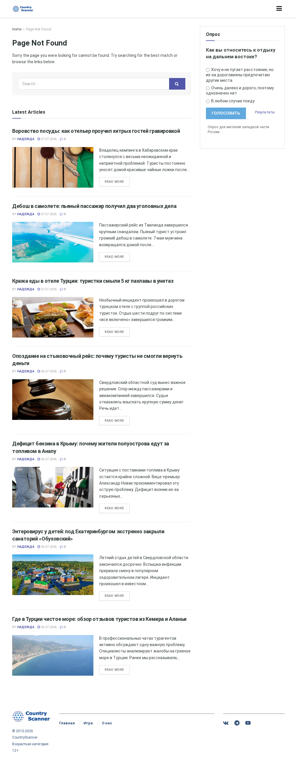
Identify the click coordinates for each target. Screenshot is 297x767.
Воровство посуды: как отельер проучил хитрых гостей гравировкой (96, 131)
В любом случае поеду (232, 101)
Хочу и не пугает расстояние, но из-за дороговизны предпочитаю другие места (240, 74)
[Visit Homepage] (23, 8)
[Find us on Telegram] (237, 723)
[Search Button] (177, 84)
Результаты (265, 112)
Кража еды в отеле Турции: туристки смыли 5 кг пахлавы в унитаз (92, 281)
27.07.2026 (48, 139)
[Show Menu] (279, 8)
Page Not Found (38, 29)
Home (16, 29)
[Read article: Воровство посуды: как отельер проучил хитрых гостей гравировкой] (52, 167)
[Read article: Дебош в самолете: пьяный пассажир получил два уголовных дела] (52, 242)
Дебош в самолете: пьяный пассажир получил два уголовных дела (94, 206)
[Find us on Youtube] (248, 723)
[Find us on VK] (226, 723)
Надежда (25, 139)
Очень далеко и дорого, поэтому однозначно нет (240, 90)
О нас (107, 723)
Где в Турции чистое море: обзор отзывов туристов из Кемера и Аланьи (99, 619)
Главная (67, 723)
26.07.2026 (48, 371)
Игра (88, 723)
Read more (117, 181)
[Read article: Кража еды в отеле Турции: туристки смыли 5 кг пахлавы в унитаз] (52, 317)
